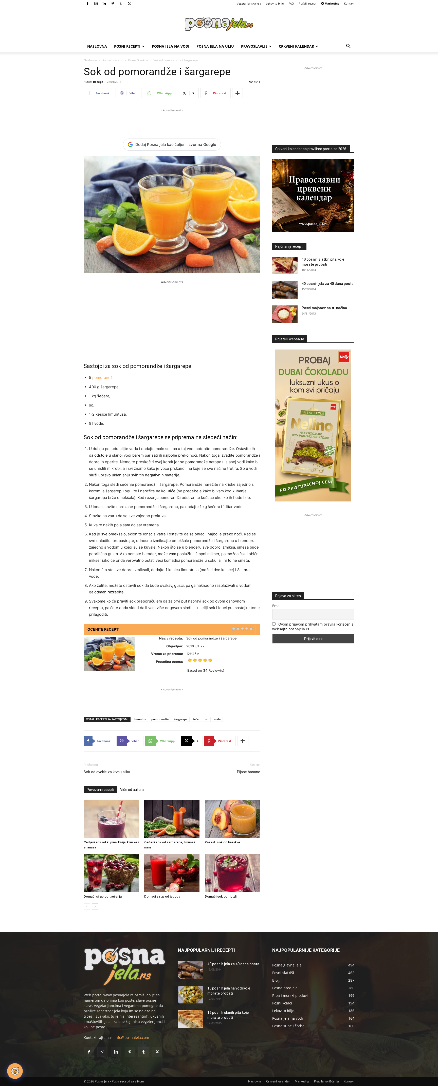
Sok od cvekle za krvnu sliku (107, 772)
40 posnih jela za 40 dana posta (328, 284)
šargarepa (180, 719)
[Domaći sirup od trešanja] (111, 873)
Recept (98, 82)
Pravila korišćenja (326, 1081)
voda (217, 719)
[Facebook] (87, 3)
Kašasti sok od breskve (222, 842)
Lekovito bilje (275, 3)
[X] (129, 3)
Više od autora (132, 790)
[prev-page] (87, 906)
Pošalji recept (307, 3)
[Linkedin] (104, 3)
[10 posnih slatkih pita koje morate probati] (285, 265)
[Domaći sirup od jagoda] (171, 873)
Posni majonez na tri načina (324, 308)
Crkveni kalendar (296, 46)
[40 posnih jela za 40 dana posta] (285, 290)
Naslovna (97, 46)
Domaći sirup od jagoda (162, 896)
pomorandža (160, 719)
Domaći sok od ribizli (220, 896)
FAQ (291, 3)
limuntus (140, 719)
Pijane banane (248, 772)
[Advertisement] (172, 120)
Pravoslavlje (254, 46)
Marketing (302, 1081)
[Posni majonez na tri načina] (285, 314)
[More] (237, 93)
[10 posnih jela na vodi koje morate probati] (190, 994)
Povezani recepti (100, 790)
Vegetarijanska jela (249, 3)
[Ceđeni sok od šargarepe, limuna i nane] (171, 819)
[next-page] (95, 906)
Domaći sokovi (138, 60)
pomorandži (103, 377)
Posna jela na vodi (170, 46)
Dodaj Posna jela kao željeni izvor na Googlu (175, 144)
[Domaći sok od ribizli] (232, 873)
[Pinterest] (112, 3)
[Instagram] (96, 3)
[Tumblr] (121, 3)
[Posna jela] (219, 24)
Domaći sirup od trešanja (103, 896)
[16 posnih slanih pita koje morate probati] (190, 1019)
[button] (348, 46)
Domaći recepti (112, 60)
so (206, 719)
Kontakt (349, 3)
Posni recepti (127, 46)
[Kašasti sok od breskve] (232, 819)
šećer (196, 719)
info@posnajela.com (132, 1037)
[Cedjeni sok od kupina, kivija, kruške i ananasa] (111, 819)
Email (277, 605)
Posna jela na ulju (215, 46)
